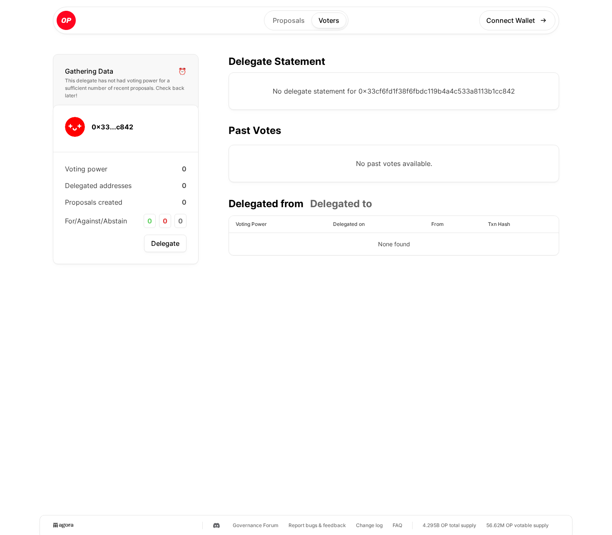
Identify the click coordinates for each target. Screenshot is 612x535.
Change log (369, 525)
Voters (328, 20)
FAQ (397, 525)
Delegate (165, 243)
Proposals (289, 20)
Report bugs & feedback (317, 525)
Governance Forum (256, 525)
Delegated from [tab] (266, 204)
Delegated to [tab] (341, 204)
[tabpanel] (394, 235)
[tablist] (300, 204)
